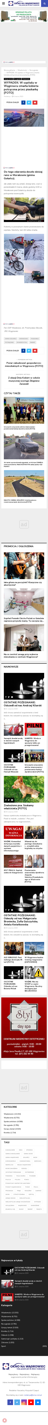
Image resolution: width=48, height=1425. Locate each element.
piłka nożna (20, 1176)
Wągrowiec (22, 1205)
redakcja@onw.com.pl (33, 1395)
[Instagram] (24, 1402)
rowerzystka (22, 342)
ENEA (20, 1150)
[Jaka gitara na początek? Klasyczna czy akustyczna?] (24, 565)
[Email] (38, 1402)
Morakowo (23, 339)
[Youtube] (31, 1402)
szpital (31, 1194)
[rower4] (34, 271)
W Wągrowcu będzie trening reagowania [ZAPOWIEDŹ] (34, 959)
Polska (17, 1180)
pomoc (26, 1180)
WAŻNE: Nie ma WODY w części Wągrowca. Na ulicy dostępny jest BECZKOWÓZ (33, 986)
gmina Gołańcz (10, 339)
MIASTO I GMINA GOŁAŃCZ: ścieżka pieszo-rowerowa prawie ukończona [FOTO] (20, 501)
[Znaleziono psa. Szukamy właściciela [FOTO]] (24, 789)
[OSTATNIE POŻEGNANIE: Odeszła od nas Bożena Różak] (13, 972)
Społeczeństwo (10, 1121)
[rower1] (14, 241)
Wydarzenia (8, 1117)
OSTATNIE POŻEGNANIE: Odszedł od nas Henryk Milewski (11, 768)
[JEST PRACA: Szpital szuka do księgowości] (13, 861)
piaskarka (35, 339)
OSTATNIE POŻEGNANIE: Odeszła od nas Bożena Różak (10, 985)
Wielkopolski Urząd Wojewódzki (18, 1202)
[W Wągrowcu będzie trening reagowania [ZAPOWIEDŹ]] (34, 948)
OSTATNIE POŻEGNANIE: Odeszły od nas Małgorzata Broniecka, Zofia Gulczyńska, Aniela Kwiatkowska (21, 920)
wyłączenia (10, 1205)
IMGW (35, 1157)
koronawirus (11, 1161)
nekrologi (9, 1165)
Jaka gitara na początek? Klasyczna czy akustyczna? (23, 583)
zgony (21, 1209)
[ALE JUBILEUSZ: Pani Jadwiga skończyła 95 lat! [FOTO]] (13, 948)
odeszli (24, 1168)
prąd (19, 1191)
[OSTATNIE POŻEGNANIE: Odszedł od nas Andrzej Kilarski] (24, 686)
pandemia (9, 1176)
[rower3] (14, 262)
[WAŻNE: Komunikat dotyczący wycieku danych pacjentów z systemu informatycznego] (13, 832)
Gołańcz (26, 1157)
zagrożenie (35, 1205)
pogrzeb (32, 1176)
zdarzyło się (10, 1209)
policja (8, 1180)
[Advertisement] (24, 43)
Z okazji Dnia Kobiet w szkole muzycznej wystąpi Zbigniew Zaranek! (24, 380)
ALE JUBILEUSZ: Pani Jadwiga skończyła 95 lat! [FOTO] (13, 959)
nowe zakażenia (11, 1168)
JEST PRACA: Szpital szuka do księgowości (13, 871)
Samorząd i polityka (9, 1339)
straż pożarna (19, 1194)
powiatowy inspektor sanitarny (18, 1183)
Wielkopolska (24, 1198)
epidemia (29, 1150)
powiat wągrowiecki (13, 1187)
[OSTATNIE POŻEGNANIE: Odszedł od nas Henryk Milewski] (13, 755)
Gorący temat (8, 79)
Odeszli (4, 1335)
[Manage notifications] (5, 1420)
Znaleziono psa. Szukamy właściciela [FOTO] (19, 807)
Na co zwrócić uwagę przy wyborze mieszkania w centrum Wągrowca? (21, 655)
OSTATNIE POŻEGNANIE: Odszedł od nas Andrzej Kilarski (23, 704)
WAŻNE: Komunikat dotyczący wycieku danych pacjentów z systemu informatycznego (12, 846)
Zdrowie (4, 1342)
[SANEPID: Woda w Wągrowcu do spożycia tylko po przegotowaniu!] (34, 729)
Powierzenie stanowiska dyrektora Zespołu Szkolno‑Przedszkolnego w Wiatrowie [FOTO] (34, 876)
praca (36, 1187)
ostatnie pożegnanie (13, 1172)
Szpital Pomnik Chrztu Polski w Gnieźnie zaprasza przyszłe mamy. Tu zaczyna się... (24, 619)
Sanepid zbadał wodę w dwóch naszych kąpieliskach (13, 740)
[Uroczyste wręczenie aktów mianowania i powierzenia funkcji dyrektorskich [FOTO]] (34, 755)
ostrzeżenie (29, 1172)
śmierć (32, 342)
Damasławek (10, 1150)
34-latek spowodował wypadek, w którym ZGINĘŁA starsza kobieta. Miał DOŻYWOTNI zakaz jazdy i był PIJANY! (23, 464)
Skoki (8, 1194)
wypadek (37, 1202)
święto (39, 1209)
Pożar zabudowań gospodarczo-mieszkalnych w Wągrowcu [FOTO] (24, 364)
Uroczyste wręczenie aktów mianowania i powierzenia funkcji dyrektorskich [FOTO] (19, 428)
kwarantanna (25, 1161)
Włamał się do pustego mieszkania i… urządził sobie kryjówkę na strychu (33, 845)
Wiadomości (25, 79)
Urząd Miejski (10, 1198)
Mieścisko (37, 1161)
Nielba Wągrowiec (24, 1165)
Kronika (7, 1132)
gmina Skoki (28, 1154)
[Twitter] (17, 1402)
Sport (3, 1346)
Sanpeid (38, 1191)
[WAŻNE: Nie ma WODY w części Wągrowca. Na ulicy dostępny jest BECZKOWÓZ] (34, 972)
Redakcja (7, 96)
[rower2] (34, 247)
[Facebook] (10, 1402)
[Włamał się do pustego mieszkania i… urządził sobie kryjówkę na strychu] (34, 832)
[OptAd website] (35, 221)
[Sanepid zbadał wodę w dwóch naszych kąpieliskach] (13, 729)
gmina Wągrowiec (12, 1157)
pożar (27, 1187)
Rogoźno (28, 1191)
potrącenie (9, 342)
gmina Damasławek (13, 1154)
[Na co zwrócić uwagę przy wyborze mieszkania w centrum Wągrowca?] (24, 637)
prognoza (9, 1191)
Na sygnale (17, 79)
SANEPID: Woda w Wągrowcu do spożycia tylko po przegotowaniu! (33, 742)
